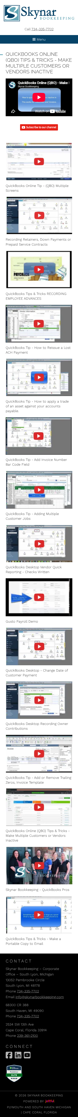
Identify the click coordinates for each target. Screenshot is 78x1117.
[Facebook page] (9, 1055)
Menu (41, 39)
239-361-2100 (27, 1036)
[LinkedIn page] (18, 1055)
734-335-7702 (42, 29)
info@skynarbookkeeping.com (40, 997)
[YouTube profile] (27, 1055)
